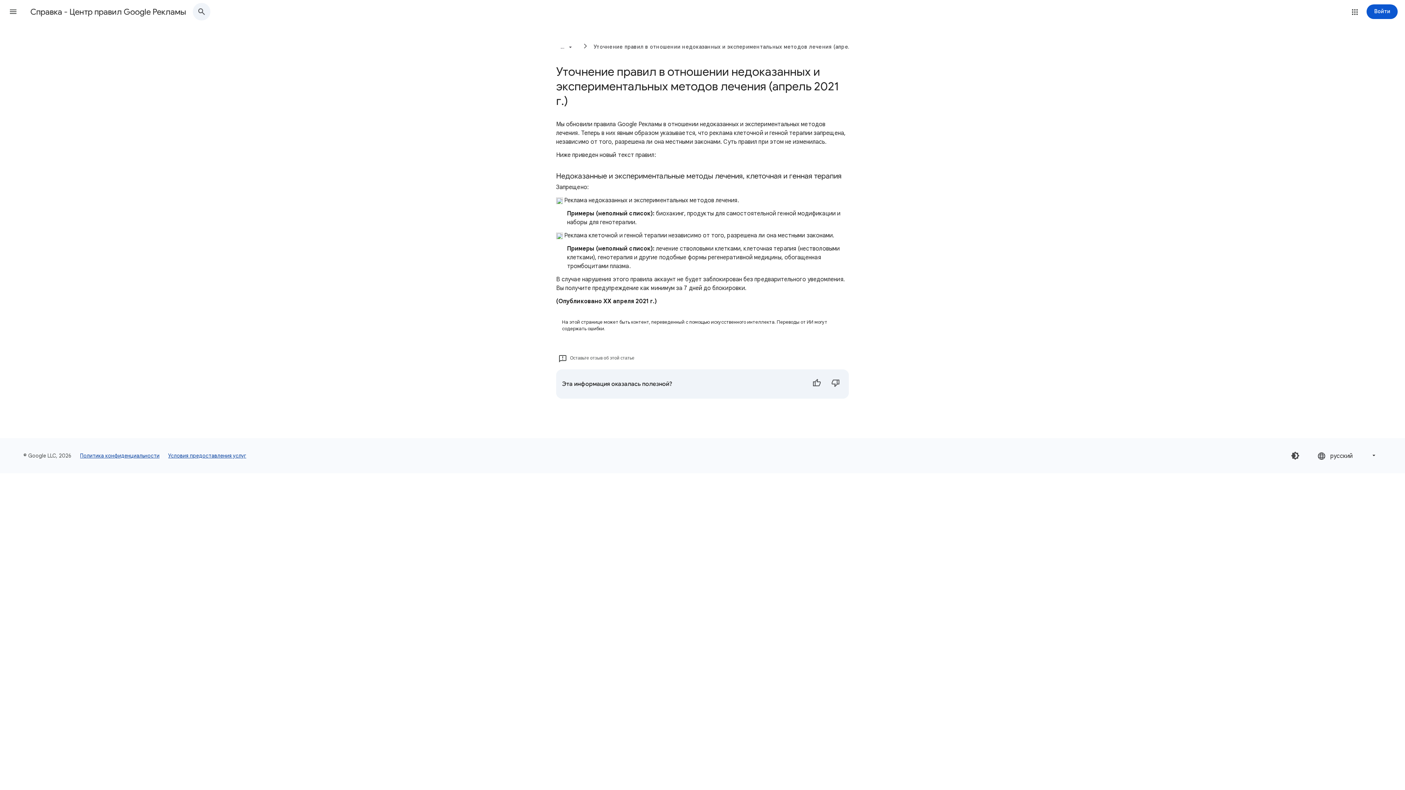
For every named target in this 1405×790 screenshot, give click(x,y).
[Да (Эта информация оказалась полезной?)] (816, 384)
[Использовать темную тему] (1295, 455)
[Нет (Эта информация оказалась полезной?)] (835, 384)
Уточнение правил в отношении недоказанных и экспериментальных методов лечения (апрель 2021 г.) (734, 47)
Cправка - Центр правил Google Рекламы (108, 12)
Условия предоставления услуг (207, 455)
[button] (13, 11)
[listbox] (1347, 455)
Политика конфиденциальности (120, 455)
